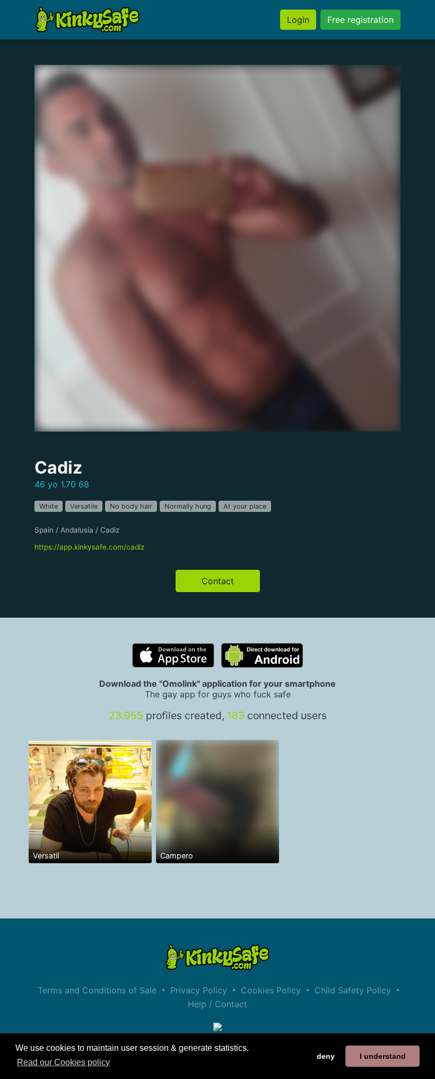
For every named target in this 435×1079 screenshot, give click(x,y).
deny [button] (326, 1056)
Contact (218, 581)
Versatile (84, 506)
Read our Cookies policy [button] (63, 1062)
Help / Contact (217, 1004)
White (48, 506)
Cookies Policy (271, 990)
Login (298, 19)
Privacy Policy (198, 990)
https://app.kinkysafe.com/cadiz (89, 547)
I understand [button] (383, 1056)
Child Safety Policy (353, 990)
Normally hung (187, 506)
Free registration (360, 19)
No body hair (131, 506)
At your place (244, 506)
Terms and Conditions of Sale (97, 990)
